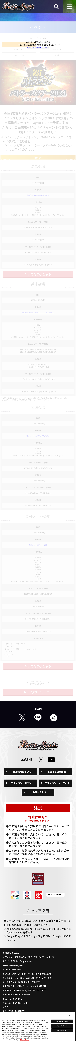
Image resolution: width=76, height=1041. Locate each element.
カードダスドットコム (38, 692)
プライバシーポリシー (22, 783)
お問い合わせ (39, 792)
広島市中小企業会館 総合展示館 (38, 195)
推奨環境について (22, 771)
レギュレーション (19, 55)
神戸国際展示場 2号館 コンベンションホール (38, 312)
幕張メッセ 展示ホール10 (38, 545)
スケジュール (57, 50)
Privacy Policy (24, 1040)
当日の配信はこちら (38, 274)
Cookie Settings (57, 771)
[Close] (69, 1015)
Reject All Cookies (62, 1026)
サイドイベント (19, 50)
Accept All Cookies (62, 1021)
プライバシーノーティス (57, 783)
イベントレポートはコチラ (38, 47)
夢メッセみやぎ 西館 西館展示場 (38, 436)
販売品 (57, 55)
